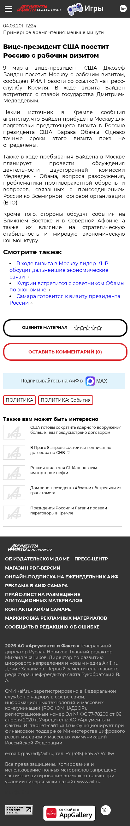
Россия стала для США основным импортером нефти (63, 470)
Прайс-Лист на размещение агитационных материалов (43, 597)
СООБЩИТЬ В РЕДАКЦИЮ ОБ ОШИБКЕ (52, 627)
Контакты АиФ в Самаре (38, 609)
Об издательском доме (37, 559)
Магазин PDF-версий (33, 568)
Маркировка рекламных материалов (56, 618)
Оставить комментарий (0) (65, 352)
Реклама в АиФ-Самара (36, 585)
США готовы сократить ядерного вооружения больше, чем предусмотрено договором (75, 430)
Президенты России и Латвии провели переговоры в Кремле (68, 510)
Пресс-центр (91, 559)
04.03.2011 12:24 (19, 26)
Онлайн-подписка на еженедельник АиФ (61, 577)
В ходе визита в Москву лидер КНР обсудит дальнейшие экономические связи (59, 270)
